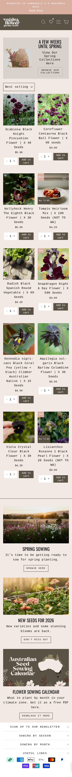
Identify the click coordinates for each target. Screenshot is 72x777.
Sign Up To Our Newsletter (35, 726)
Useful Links (35, 753)
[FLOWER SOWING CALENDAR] (36, 667)
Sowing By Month (35, 744)
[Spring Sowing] (36, 524)
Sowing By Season (35, 735)
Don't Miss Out (36, 639)
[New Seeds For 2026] (36, 596)
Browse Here (35, 568)
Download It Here (36, 716)
